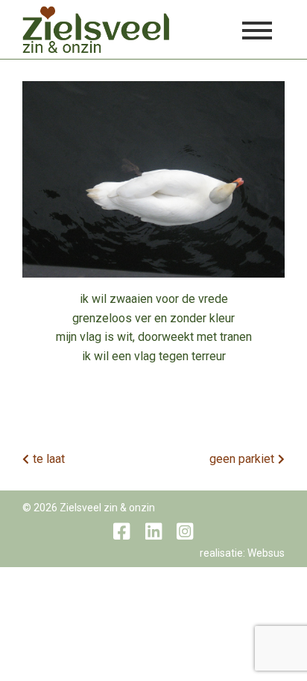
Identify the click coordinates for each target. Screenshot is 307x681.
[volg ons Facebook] (121, 531)
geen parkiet (241, 459)
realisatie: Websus (242, 553)
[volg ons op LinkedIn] (153, 531)
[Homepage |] (95, 29)
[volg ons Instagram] (185, 531)
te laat (49, 459)
